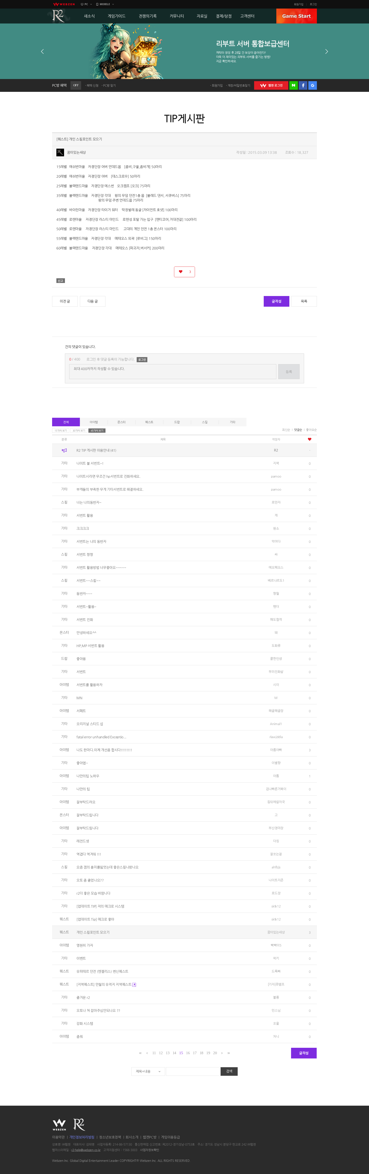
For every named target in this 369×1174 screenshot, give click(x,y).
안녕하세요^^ (86, 633)
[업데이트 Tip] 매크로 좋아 (95, 919)
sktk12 (276, 906)
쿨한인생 (276, 658)
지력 (276, 463)
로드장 (276, 893)
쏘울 (276, 1023)
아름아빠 (276, 750)
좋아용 (81, 659)
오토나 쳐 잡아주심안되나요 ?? (98, 1010)
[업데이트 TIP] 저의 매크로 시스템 (100, 906)
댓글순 (298, 429)
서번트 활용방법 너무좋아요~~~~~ (101, 568)
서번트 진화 (84, 620)
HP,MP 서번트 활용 (90, 646)
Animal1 (276, 724)
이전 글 (65, 301)
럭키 (276, 958)
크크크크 (82, 528)
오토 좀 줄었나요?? (90, 880)
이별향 (276, 763)
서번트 (81, 672)
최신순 (286, 429)
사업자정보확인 (149, 1150)
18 (201, 1053)
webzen (64, 4)
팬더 (276, 606)
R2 (58, 16)
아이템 (94, 422)
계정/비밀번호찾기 (239, 85)
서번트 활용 (84, 515)
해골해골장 (276, 710)
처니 (276, 1036)
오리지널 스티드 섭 (89, 724)
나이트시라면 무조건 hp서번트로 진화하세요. (108, 476)
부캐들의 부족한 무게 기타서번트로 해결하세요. (110, 489)
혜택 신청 (92, 85)
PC (86, 4)
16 (188, 1053)
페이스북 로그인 (303, 85)
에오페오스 (276, 567)
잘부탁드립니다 (87, 815)
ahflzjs (276, 867)
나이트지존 (276, 880)
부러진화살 (276, 671)
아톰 (276, 776)
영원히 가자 (84, 945)
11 (154, 1053)
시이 (276, 684)
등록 (289, 372)
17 (194, 1053)
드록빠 (276, 971)
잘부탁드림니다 (87, 828)
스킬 (204, 422)
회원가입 (298, 4)
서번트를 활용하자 (89, 685)
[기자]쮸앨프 (276, 984)
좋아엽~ (82, 763)
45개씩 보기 (97, 430)
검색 (229, 1071)
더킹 (276, 841)
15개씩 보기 (60, 430)
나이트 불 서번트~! (90, 463)
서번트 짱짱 (84, 555)
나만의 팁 (83, 789)
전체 (66, 422)
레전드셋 (82, 841)
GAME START (296, 16)
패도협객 (276, 619)
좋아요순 (311, 429)
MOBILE (105, 4)
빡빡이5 (276, 945)
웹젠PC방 (150, 1137)
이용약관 (58, 1137)
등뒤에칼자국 (276, 802)
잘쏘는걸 (276, 854)
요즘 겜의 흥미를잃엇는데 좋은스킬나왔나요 (107, 867)
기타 (232, 422)
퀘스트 (149, 422)
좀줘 (79, 1037)
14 (174, 1053)
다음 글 (93, 301)
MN (79, 698)
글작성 (276, 301)
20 (215, 1053)
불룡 (276, 997)
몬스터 (121, 422)
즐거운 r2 (83, 997)
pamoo (276, 476)
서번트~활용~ (86, 607)
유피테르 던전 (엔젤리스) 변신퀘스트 (102, 971)
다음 (326, 51)
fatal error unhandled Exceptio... (101, 737)
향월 (276, 593)
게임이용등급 (170, 1137)
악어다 (276, 541)
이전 (42, 51)
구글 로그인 (312, 85)
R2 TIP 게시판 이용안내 (96, 450)
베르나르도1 (276, 580)
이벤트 (81, 958)
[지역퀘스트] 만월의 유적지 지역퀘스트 (104, 984)
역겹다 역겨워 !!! (88, 854)
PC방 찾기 (109, 85)
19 (208, 1053)
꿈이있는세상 (76, 152)
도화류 (276, 645)
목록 (304, 301)
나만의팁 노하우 (87, 776)
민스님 (276, 1010)
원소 (276, 528)
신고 (60, 280)
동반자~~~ (84, 594)
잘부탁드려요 (85, 802)
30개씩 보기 (79, 430)
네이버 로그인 (293, 85)
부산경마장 (276, 828)
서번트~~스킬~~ (88, 581)
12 (161, 1053)
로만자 (276, 502)
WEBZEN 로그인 (271, 85)
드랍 (177, 422)
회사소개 (132, 1137)
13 (167, 1053)
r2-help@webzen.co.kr (86, 1150)
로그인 (313, 4)
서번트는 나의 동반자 (91, 541)
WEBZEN (59, 1124)
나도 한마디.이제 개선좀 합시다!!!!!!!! (104, 750)
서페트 (81, 711)
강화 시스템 (84, 1024)
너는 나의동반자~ (88, 502)
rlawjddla (276, 737)
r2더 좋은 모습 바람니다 (93, 893)
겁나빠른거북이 (276, 789)
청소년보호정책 (110, 1137)
